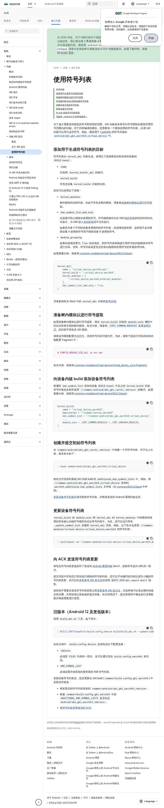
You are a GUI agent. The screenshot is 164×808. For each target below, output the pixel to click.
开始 (151, 38)
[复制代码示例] (151, 263)
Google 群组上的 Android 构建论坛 (102, 777)
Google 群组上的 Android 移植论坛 (102, 784)
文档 (30, 3)
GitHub (50, 778)
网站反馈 (110, 797)
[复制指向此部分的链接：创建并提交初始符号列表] (99, 443)
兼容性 (72, 20)
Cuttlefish (105, 132)
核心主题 (55, 20)
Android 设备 (92, 20)
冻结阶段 (88, 222)
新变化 (7, 20)
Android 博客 (92, 757)
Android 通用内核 (102, 566)
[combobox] (102, 4)
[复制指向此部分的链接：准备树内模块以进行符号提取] (106, 315)
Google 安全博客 (94, 762)
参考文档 (111, 301)
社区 (66, 797)
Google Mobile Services (137, 768)
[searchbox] (21, 31)
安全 (40, 20)
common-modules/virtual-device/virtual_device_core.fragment (111, 365)
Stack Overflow (133, 773)
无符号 (80, 336)
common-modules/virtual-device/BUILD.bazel (106, 253)
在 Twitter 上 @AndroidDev (99, 752)
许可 (85, 797)
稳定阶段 (129, 218)
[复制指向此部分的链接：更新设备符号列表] (87, 511)
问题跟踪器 (130, 778)
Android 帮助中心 (134, 747)
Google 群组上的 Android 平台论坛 (102, 769)
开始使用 (24, 20)
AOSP (56, 67)
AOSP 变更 (67, 52)
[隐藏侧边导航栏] (38, 802)
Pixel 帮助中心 (132, 752)
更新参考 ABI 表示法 (90, 580)
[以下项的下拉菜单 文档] (36, 4)
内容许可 (78, 722)
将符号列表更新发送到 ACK (75, 708)
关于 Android (53, 797)
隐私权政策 (96, 797)
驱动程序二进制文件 (57, 773)
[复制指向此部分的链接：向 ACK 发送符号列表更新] (101, 559)
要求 (49, 752)
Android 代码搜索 (54, 3)
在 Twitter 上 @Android (97, 747)
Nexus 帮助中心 (133, 757)
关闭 (135, 38)
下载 (49, 757)
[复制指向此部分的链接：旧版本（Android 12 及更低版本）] (116, 612)
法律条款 (75, 797)
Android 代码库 (54, 747)
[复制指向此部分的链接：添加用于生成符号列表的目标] (106, 150)
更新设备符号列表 (63, 497)
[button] (19, 51)
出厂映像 (51, 768)
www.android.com (134, 762)
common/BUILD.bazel (129, 486)
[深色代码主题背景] (148, 263)
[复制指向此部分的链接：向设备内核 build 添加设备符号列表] (118, 379)
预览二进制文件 (55, 762)
